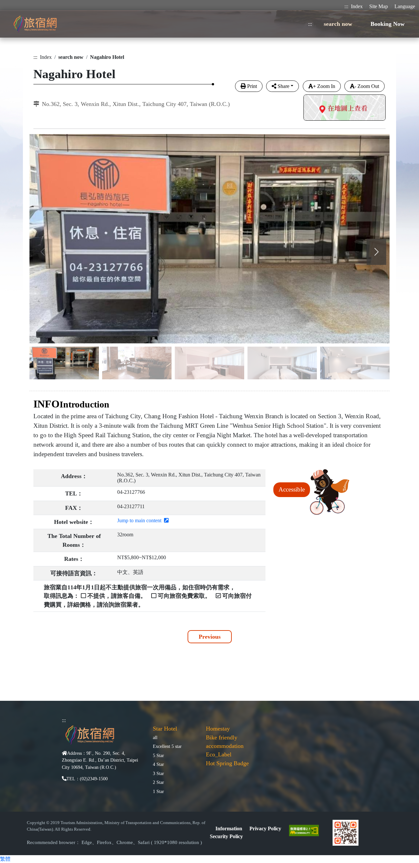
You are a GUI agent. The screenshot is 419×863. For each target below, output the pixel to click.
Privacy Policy (265, 828)
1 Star (158, 791)
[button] (376, 252)
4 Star (158, 764)
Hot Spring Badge (227, 763)
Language (404, 6)
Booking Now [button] (388, 24)
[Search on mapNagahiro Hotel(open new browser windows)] (344, 108)
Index (357, 6)
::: (346, 6)
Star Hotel (165, 728)
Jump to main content (140, 520)
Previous (210, 636)
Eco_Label (218, 754)
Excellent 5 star (167, 746)
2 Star (158, 782)
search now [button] (338, 24)
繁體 (5, 859)
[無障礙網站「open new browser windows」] (306, 830)
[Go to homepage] (35, 24)
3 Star (158, 773)
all (155, 737)
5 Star (158, 755)
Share (283, 86)
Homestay (218, 728)
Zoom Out (367, 86)
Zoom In (324, 86)
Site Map (378, 6)
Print (252, 86)
